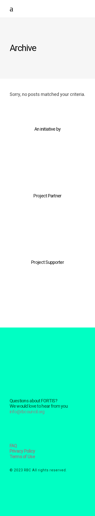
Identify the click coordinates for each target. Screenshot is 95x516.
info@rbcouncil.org (27, 411)
